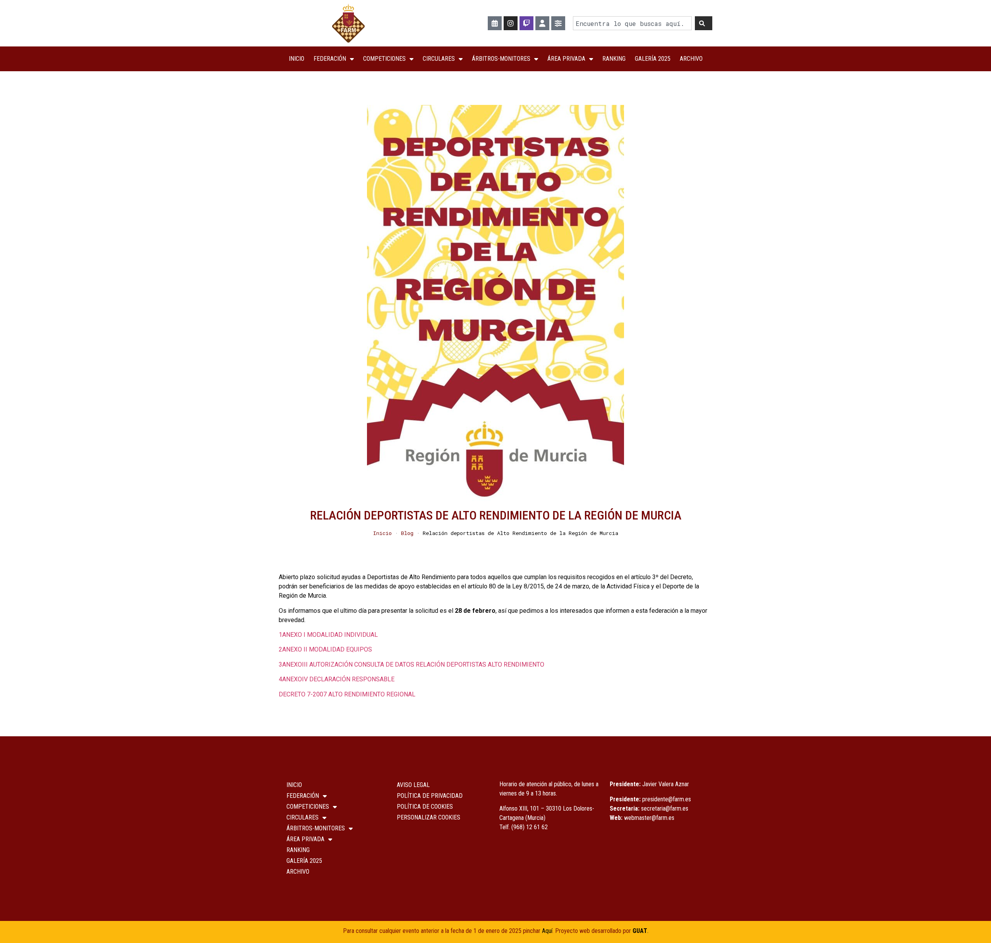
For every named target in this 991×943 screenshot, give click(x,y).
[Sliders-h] (558, 23)
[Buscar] (703, 23)
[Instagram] (511, 23)
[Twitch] (526, 23)
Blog (407, 533)
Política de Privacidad (430, 795)
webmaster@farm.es (649, 817)
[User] (542, 23)
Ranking (614, 58)
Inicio (296, 58)
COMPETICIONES (384, 58)
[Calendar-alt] (495, 23)
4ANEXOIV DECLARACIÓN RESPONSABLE (336, 679)
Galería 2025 (652, 58)
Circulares (439, 58)
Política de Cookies (425, 806)
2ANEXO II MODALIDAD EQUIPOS (325, 649)
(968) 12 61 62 (529, 827)
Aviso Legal (413, 785)
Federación (330, 58)
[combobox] (632, 23)
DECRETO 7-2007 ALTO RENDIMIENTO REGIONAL (347, 694)
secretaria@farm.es (664, 808)
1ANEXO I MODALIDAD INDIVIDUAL (328, 634)
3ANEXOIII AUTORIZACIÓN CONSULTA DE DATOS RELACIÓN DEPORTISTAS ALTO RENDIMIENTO (411, 664)
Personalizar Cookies (428, 817)
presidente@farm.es (666, 799)
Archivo (691, 58)
